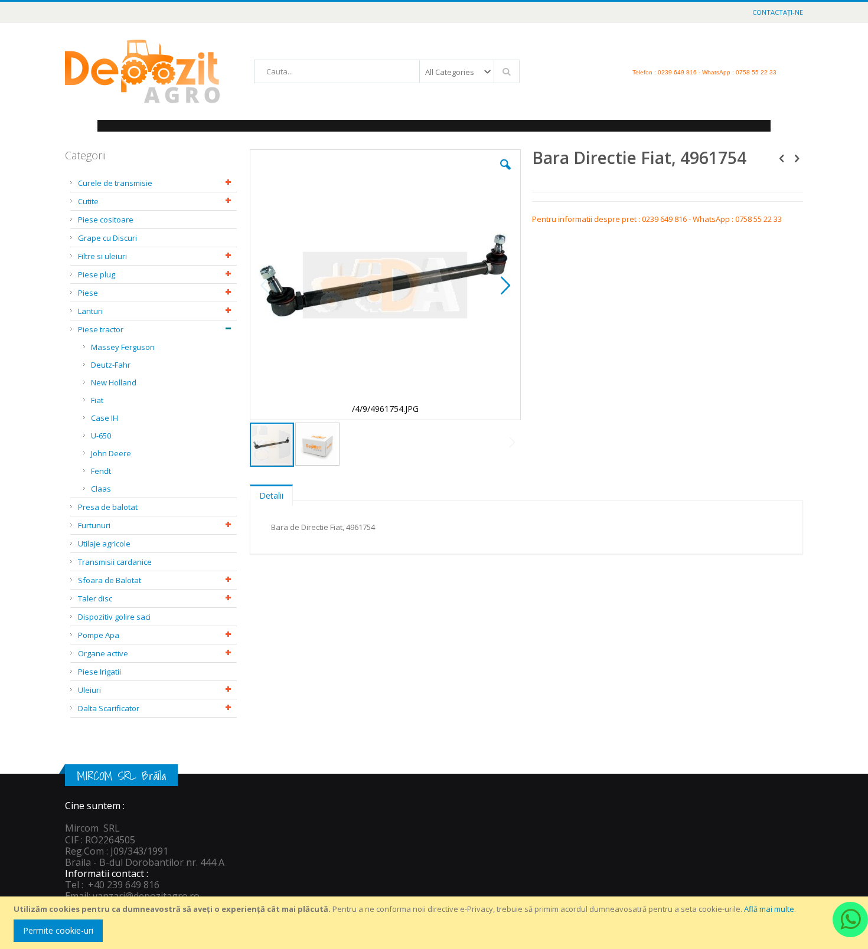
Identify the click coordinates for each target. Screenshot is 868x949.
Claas (101, 488)
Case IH (104, 418)
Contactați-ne (777, 12)
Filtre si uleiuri (102, 256)
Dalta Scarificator (108, 708)
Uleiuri (89, 690)
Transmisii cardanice (115, 562)
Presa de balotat (108, 507)
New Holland (113, 382)
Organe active (103, 653)
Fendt (101, 471)
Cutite (88, 201)
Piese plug (96, 274)
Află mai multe (769, 909)
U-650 (101, 435)
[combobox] (387, 71)
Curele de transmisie (115, 183)
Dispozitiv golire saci (114, 616)
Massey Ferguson (123, 347)
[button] (505, 173)
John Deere (111, 453)
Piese (88, 292)
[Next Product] (796, 157)
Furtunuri (94, 525)
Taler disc (95, 598)
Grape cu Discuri (107, 238)
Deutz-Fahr (110, 364)
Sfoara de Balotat (109, 580)
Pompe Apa (98, 635)
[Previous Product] (781, 157)
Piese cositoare (105, 219)
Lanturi (90, 311)
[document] (436, 923)
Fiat (97, 400)
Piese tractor (100, 329)
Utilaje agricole (104, 543)
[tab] (271, 493)
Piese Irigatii (99, 671)
